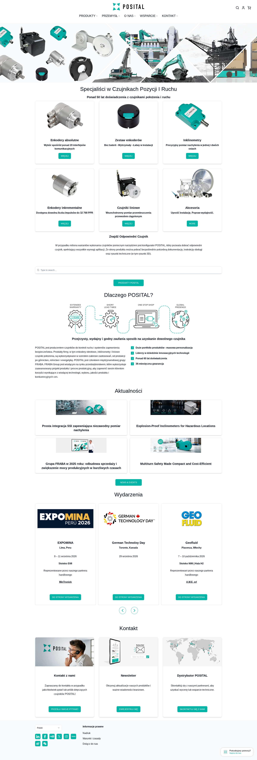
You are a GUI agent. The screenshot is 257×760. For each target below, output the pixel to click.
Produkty (87, 15)
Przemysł (110, 15)
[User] (237, 8)
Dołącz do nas (90, 744)
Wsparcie (147, 15)
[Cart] (249, 8)
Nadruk (86, 733)
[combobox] (130, 270)
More (192, 223)
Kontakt (169, 15)
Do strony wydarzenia (65, 597)
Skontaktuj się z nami (192, 709)
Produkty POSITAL (128, 283)
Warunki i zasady (92, 738)
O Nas (128, 15)
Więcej (65, 156)
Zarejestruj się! (128, 709)
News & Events (128, 482)
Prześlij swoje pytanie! (64, 709)
